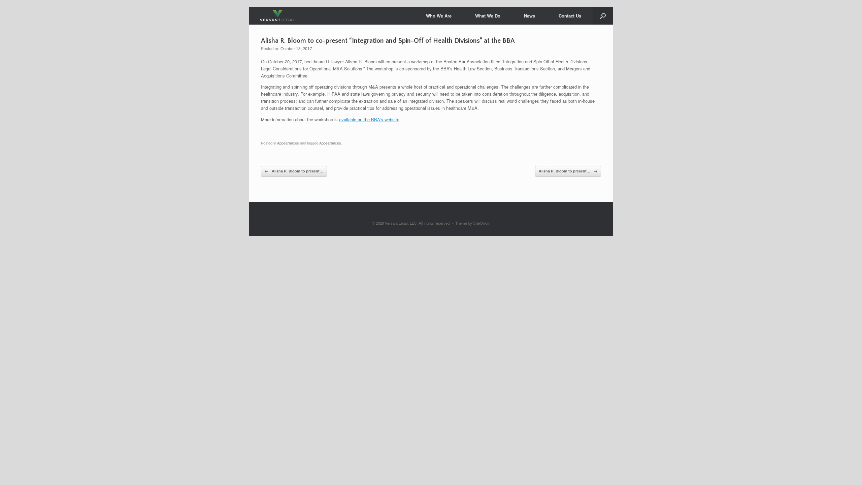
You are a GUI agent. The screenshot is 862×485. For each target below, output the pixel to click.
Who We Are (439, 15)
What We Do (487, 15)
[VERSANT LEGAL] (278, 15)
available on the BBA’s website (369, 119)
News (529, 15)
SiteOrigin (481, 223)
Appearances (288, 143)
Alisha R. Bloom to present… (294, 170)
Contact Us (570, 15)
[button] (603, 16)
